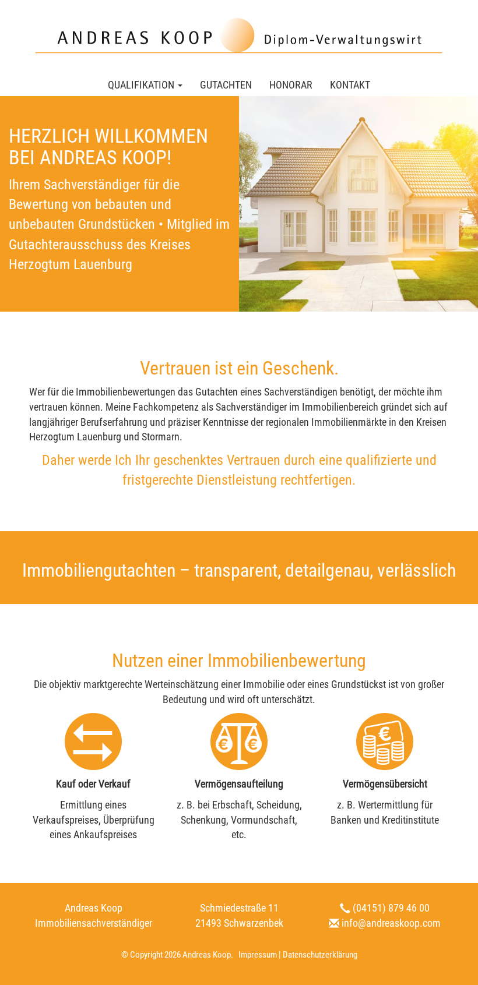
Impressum (257, 954)
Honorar (290, 85)
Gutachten (226, 85)
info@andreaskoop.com (391, 923)
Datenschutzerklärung (320, 954)
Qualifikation (142, 85)
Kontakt (350, 85)
